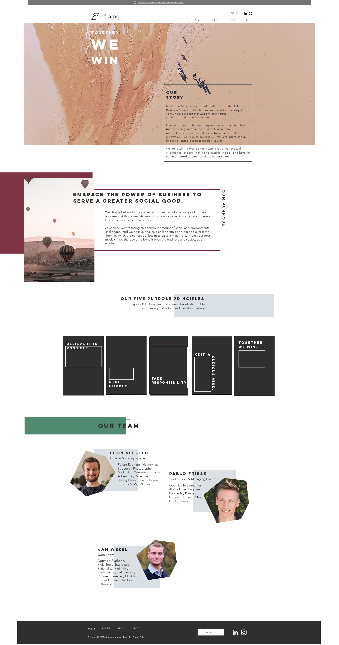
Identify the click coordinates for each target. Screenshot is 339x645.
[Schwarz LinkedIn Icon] (246, 13)
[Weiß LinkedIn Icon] (235, 632)
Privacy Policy (139, 637)
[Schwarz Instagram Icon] (250, 13)
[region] (115, 490)
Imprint (128, 637)
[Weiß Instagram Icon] (244, 632)
